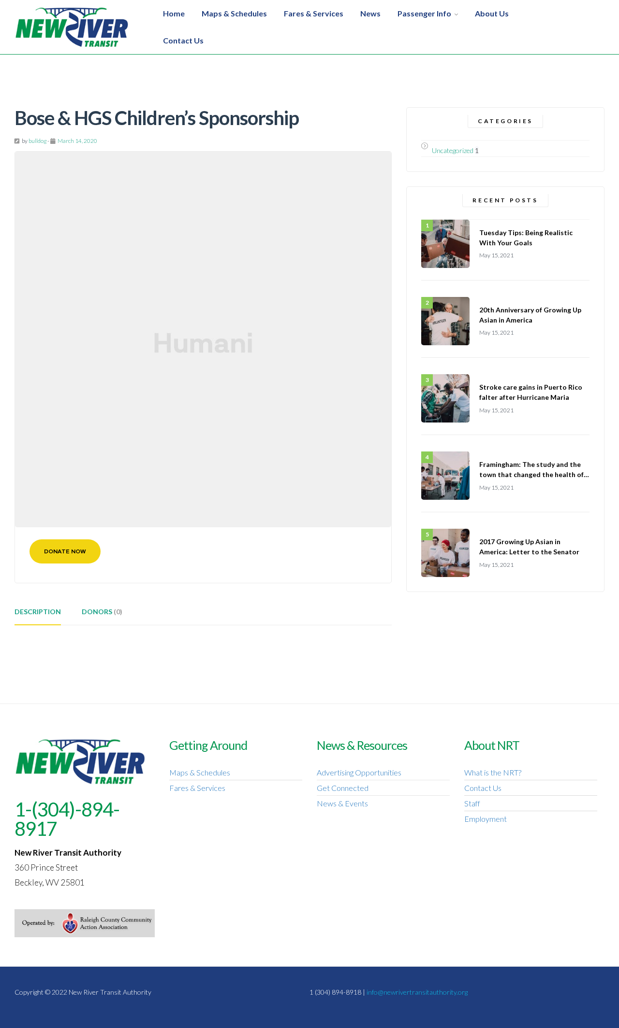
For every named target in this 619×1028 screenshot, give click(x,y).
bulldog (37, 140)
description (38, 611)
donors (102, 611)
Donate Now (65, 551)
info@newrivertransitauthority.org (417, 992)
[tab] (38, 615)
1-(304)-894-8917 (67, 819)
